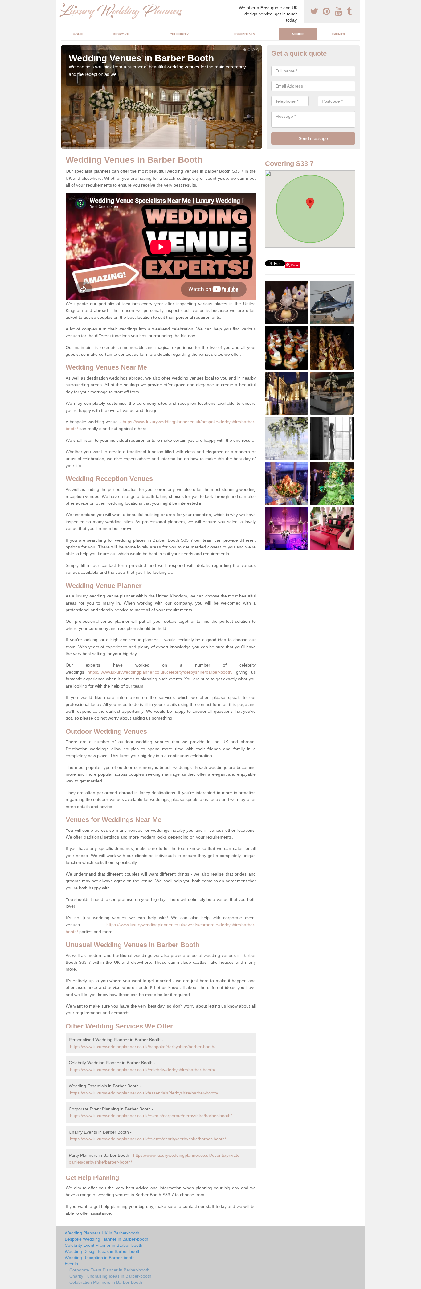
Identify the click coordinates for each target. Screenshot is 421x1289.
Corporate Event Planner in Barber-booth (109, 1269)
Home (78, 34)
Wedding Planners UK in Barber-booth (102, 1232)
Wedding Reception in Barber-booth (100, 1257)
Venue (298, 34)
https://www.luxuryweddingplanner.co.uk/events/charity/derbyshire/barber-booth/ (148, 1138)
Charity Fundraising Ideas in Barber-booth (110, 1276)
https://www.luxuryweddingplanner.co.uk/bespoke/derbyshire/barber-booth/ (142, 1046)
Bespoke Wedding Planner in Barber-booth (106, 1239)
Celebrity (179, 34)
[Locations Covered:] (64, 5)
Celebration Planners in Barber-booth (105, 1282)
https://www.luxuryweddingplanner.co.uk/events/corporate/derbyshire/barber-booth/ (151, 1115)
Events (338, 34)
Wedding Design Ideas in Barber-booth (103, 1251)
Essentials (244, 34)
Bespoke (121, 34)
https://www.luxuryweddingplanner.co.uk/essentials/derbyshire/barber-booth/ (144, 1092)
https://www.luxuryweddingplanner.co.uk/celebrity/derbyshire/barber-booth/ (160, 672)
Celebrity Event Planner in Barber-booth (103, 1245)
